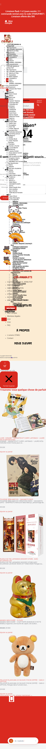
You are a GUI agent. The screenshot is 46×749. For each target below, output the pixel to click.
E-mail (2, 180)
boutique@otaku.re (11, 708)
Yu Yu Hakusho (14, 199)
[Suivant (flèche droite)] (9, 747)
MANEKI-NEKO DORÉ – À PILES (11, 620)
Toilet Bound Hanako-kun (15, 193)
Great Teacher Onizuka (13, 141)
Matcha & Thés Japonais (13, 52)
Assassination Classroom (13, 86)
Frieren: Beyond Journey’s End (13, 129)
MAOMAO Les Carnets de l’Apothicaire (15, 162)
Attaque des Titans (15, 89)
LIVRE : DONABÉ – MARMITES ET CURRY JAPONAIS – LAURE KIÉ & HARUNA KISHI (22, 439)
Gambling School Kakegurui (14, 134)
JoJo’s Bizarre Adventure (13, 148)
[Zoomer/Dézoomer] (3, 744)
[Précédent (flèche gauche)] (3, 747)
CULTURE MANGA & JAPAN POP (13, 45)
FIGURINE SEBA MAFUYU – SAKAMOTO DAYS (16, 499)
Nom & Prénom (5, 174)
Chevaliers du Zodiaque (13, 105)
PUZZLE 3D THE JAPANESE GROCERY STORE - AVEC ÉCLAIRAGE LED (19, 560)
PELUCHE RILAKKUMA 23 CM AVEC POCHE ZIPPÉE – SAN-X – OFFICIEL (22, 681)
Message (3, 184)
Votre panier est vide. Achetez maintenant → (16, 695)
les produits (23, 277)
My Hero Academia (15, 168)
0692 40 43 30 (11, 704)
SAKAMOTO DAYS (14, 184)
